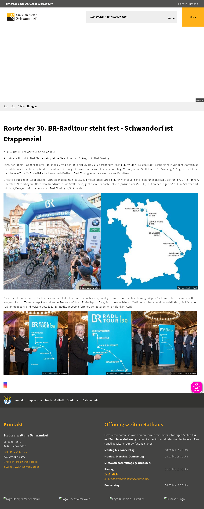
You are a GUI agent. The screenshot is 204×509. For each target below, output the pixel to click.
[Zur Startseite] (38, 17)
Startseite (9, 106)
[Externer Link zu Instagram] (5, 385)
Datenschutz (90, 400)
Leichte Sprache (188, 4)
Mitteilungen (28, 106)
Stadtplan (73, 400)
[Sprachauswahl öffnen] (172, 4)
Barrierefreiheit (54, 400)
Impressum (35, 400)
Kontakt (20, 400)
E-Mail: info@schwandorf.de (21, 462)
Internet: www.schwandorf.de (22, 466)
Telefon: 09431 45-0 (16, 451)
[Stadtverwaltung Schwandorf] (52, 451)
